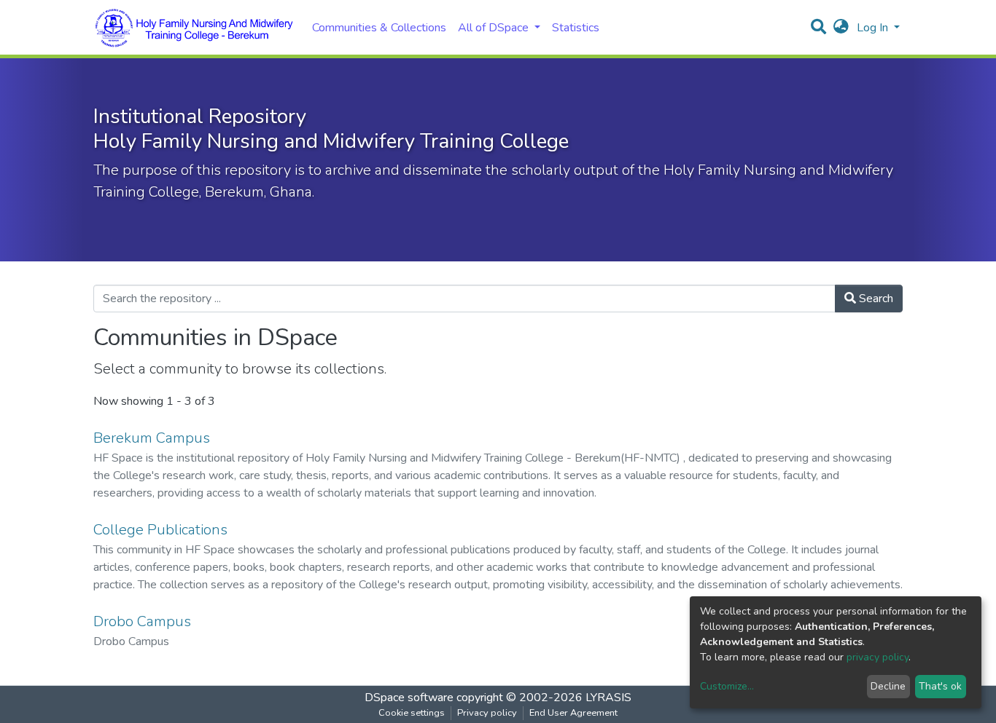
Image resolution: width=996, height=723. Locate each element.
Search (874, 299)
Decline (888, 686)
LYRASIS (608, 698)
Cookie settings (411, 712)
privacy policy (878, 657)
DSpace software (409, 698)
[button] (841, 27)
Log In (874, 28)
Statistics (575, 28)
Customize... (727, 686)
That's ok (940, 686)
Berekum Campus (151, 438)
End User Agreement (573, 712)
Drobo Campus (142, 621)
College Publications (160, 530)
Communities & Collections (379, 28)
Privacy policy (487, 712)
